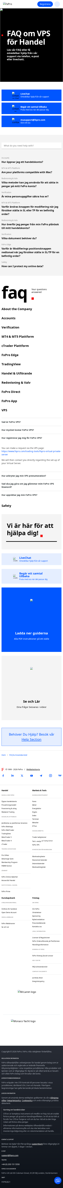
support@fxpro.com (10, 1155)
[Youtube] (31, 775)
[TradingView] (59, 775)
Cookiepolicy (27, 1100)
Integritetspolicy (14, 1100)
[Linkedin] (12, 775)
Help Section (31, 739)
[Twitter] (22, 775)
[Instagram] (50, 775)
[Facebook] (3, 775)
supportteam (37, 1144)
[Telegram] (41, 775)
